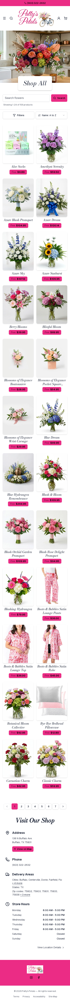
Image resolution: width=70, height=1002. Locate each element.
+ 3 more (25, 894)
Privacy (26, 996)
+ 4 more (17, 883)
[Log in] (59, 18)
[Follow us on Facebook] (38, 977)
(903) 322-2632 (36, 3)
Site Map (53, 996)
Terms (16, 996)
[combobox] (51, 115)
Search (61, 98)
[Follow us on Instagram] (31, 977)
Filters (20, 115)
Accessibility (39, 996)
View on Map (24, 849)
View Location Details (49, 947)
